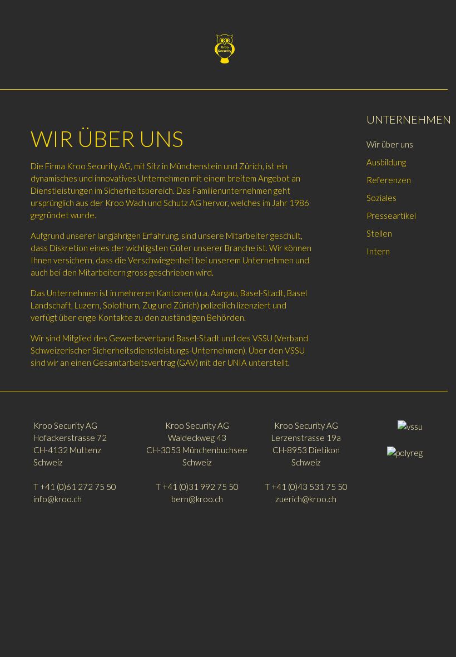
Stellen (379, 233)
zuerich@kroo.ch (305, 499)
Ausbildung (386, 162)
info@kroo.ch (57, 499)
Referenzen (388, 180)
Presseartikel (391, 215)
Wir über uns (389, 144)
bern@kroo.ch (197, 499)
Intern (378, 251)
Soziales (381, 198)
